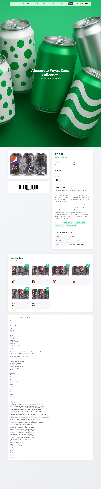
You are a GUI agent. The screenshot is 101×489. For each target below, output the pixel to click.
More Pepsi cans (68, 222)
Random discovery (71, 225)
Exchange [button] (46, 3)
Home (13, 3)
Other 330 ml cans (60, 225)
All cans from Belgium (80, 222)
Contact (64, 3)
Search (37, 3)
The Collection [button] (27, 3)
